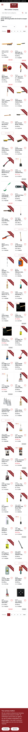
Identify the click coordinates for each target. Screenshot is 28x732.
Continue (5, 729)
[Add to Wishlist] (11, 51)
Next (24, 31)
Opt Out (15, 729)
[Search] (23, 13)
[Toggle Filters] (26, 26)
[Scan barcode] (26, 13)
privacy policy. (5, 720)
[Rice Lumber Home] (14, 5)
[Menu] (2, 5)
